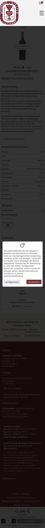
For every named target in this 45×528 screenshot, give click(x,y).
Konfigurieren (12, 282)
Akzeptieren (34, 282)
